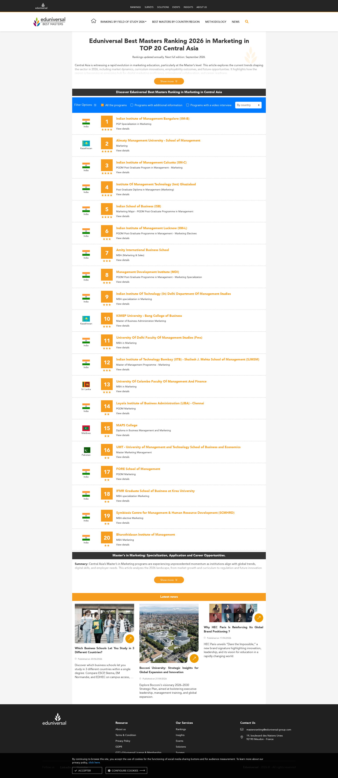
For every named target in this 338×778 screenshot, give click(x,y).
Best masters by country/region (176, 22)
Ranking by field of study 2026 (123, 22)
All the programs (116, 105)
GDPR (118, 747)
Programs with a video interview (210, 105)
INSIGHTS (188, 7)
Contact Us (247, 723)
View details (122, 129)
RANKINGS (135, 7)
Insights (180, 735)
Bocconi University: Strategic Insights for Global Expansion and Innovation (169, 670)
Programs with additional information (158, 105)
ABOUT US (201, 7)
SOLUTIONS (163, 7)
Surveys (180, 752)
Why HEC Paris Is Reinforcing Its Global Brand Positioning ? (233, 629)
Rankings (181, 729)
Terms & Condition (125, 735)
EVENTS (176, 7)
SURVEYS (149, 7)
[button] (145, 22)
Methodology (215, 22)
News (235, 22)
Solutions (181, 747)
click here (94, 763)
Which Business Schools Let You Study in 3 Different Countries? (104, 650)
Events (179, 741)
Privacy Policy (122, 741)
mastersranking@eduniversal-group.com (268, 730)
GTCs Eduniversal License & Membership (138, 752)
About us (120, 729)
